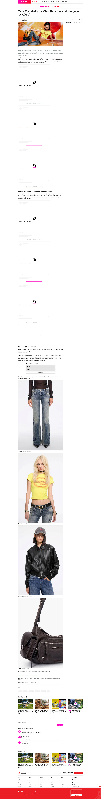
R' (19, 742)
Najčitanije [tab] (74, 22)
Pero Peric (23, 736)
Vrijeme (62, 784)
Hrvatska (20, 780)
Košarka (30, 786)
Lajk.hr (52, 782)
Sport (47, 1)
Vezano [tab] (79, 22)
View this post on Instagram (25, 85)
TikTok (75, 784)
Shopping (41, 779)
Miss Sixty (44, 691)
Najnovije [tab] (68, 22)
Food (41, 784)
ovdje (29, 378)
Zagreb (19, 784)
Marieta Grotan (24, 730)
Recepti (52, 780)
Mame (41, 786)
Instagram (75, 782)
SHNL (30, 784)
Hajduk (30, 782)
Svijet (19, 779)
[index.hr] (24, 2)
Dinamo (30, 780)
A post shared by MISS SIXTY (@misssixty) (34, 103)
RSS (62, 786)
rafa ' (22, 741)
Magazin (41, 777)
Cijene (62, 1)
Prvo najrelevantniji (29, 728)
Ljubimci (41, 782)
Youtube (75, 780)
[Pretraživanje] (82, 2)
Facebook (75, 779)
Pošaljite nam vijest (75, 786)
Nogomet (30, 779)
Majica (19, 523)
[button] (19, 703)
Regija (19, 782)
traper (25, 691)
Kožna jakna (20, 596)
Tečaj (62, 779)
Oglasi (57, 1)
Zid (39, 1)
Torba (19, 668)
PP (19, 737)
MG (19, 731)
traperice (37, 691)
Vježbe (52, 784)
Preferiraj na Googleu (78, 19)
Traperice (20, 451)
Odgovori (52, 786)
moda (20, 691)
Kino (62, 782)
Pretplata (34, 1)
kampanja (31, 691)
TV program (63, 780)
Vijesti (43, 1)
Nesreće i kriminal (21, 786)
